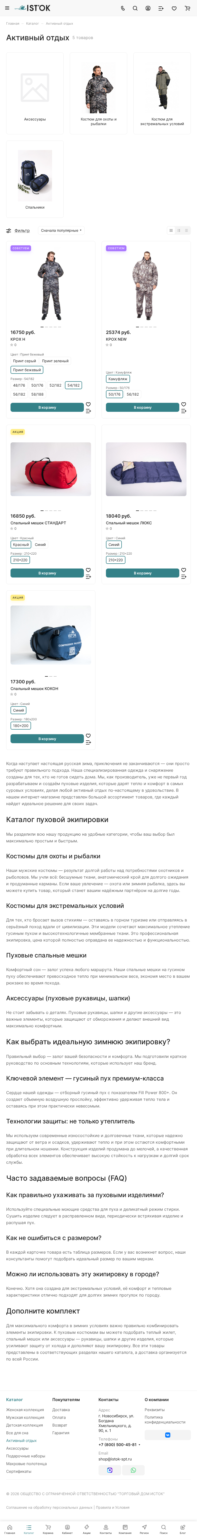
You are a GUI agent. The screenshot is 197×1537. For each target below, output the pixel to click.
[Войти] (148, 8)
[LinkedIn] (109, 1470)
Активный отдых (21, 1440)
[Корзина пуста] (187, 8)
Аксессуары (17, 1448)
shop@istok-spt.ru (115, 1459)
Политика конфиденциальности (165, 1419)
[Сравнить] (88, 410)
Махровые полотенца (26, 1463)
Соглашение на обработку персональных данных (49, 1507)
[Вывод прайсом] (186, 230)
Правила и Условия (113, 1507)
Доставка (61, 1409)
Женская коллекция (25, 1409)
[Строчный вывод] (179, 230)
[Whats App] (133, 1470)
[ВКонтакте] (168, 1435)
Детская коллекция (24, 1425)
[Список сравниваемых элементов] (161, 8)
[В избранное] (88, 404)
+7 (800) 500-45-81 (117, 1444)
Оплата (59, 1417)
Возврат (59, 1425)
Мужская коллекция (25, 1417)
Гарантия (60, 1432)
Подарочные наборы (25, 1456)
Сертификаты (18, 1471)
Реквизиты (155, 1409)
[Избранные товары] (174, 8)
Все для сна (17, 1432)
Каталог (14, 1399)
